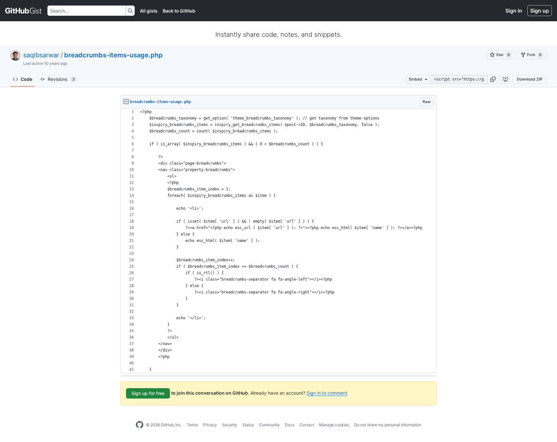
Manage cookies (334, 424)
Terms (192, 424)
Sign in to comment (327, 393)
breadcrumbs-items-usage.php (113, 55)
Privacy (210, 424)
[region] (278, 241)
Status (248, 424)
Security (229, 424)
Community (269, 424)
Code (26, 79)
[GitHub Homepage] (139, 425)
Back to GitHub (179, 11)
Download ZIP (529, 79)
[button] (492, 79)
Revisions (61, 79)
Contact (306, 424)
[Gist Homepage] (23, 10)
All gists (149, 11)
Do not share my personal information (387, 424)
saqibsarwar (41, 55)
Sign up (539, 10)
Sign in (513, 10)
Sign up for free (148, 393)
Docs (289, 424)
